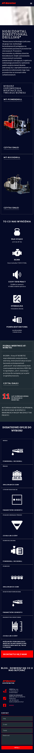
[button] (31, 3)
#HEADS (11, 705)
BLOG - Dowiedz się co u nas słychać (17, 669)
